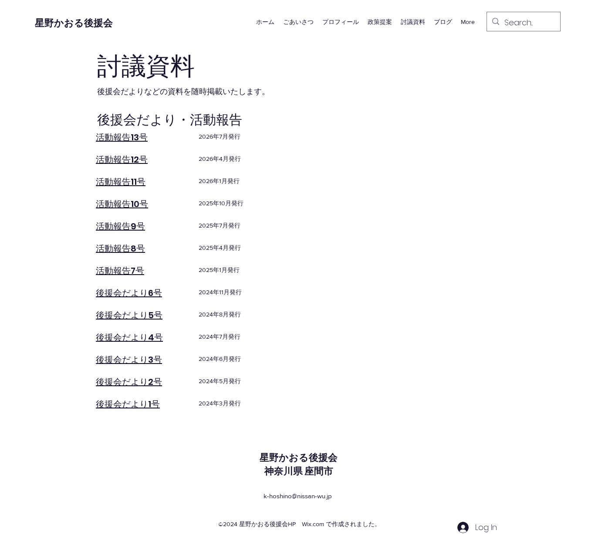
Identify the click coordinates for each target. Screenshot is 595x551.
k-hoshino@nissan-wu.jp (298, 496)
